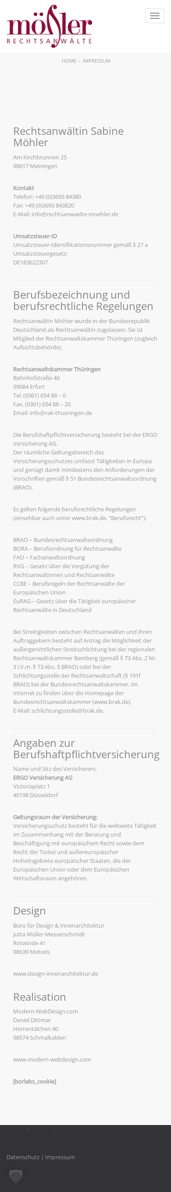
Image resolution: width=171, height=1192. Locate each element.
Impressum (60, 1157)
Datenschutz (23, 1157)
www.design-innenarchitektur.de (55, 974)
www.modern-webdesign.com (52, 1059)
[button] (16, 1176)
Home (69, 60)
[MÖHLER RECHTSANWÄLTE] (49, 26)
